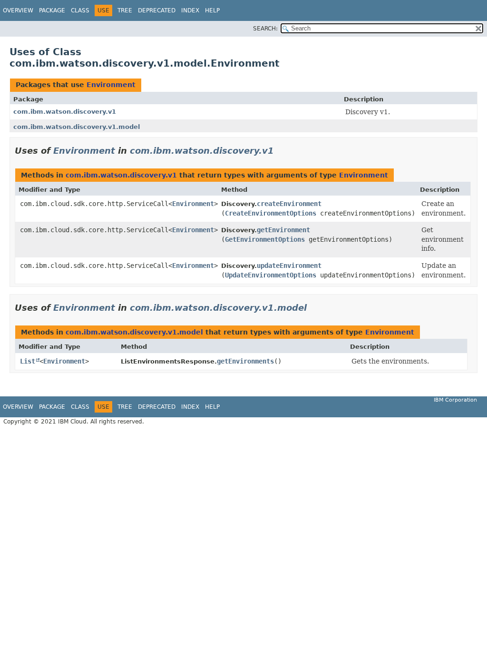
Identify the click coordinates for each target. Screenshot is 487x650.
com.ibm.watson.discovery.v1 (64, 111)
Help (212, 10)
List (27, 361)
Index (190, 10)
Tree (124, 10)
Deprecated (156, 10)
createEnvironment (289, 203)
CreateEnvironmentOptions (270, 213)
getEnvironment (283, 230)
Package (52, 10)
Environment (111, 85)
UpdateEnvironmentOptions (270, 275)
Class (80, 10)
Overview (18, 10)
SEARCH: (265, 28)
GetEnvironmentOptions (265, 239)
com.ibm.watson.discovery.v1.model (76, 126)
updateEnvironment (289, 265)
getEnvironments (245, 361)
